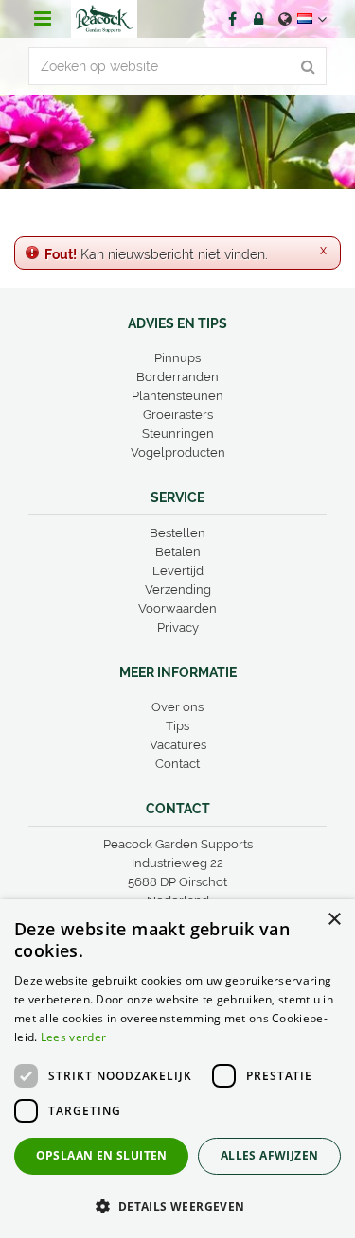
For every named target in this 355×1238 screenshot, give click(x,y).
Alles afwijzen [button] (270, 1155)
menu (42, 19)
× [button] (334, 920)
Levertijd (178, 571)
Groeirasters (178, 415)
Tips (177, 726)
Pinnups (177, 358)
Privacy (178, 627)
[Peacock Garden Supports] (104, 19)
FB (231, 18)
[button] (177, 1205)
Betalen (178, 552)
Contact (177, 764)
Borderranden (177, 377)
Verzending (178, 590)
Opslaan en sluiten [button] (102, 1155)
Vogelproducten (178, 452)
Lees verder (73, 1037)
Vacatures (178, 745)
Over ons (177, 707)
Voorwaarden (177, 609)
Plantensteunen (177, 396)
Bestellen (177, 533)
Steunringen (178, 434)
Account (258, 18)
